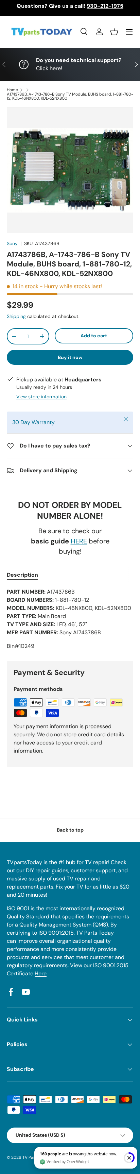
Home (12, 90)
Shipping (16, 316)
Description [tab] (22, 574)
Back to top (70, 830)
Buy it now (70, 357)
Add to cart (94, 336)
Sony (12, 243)
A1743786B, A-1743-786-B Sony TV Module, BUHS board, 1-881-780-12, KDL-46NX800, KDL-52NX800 (70, 96)
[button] (114, 31)
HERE (79, 541)
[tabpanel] (70, 619)
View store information (41, 397)
